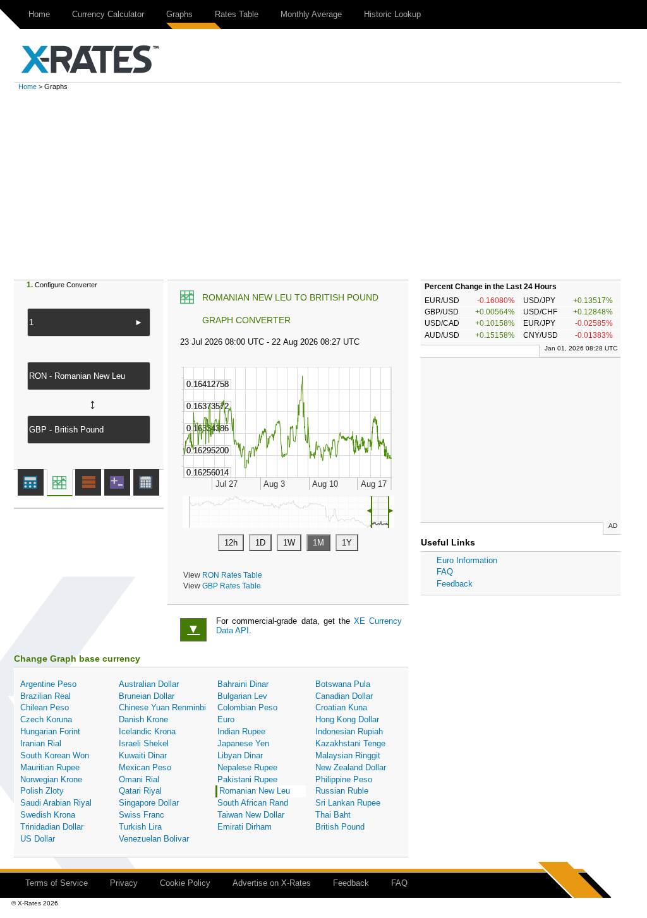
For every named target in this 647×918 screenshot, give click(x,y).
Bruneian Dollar (146, 696)
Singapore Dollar (149, 803)
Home (39, 14)
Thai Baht (333, 815)
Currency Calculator (108, 14)
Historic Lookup (392, 14)
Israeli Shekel (144, 743)
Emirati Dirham (244, 827)
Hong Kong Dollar (347, 719)
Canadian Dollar (344, 696)
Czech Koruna (46, 719)
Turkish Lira (140, 827)
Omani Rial (139, 779)
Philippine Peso (343, 779)
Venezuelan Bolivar (154, 838)
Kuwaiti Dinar (143, 755)
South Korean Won (54, 755)
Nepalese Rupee (247, 767)
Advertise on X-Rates (272, 883)
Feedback (455, 583)
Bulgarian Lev (242, 696)
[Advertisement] (323, 185)
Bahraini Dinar (243, 684)
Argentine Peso (48, 684)
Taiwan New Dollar (250, 815)
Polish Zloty (42, 791)
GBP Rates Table (231, 585)
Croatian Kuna (341, 707)
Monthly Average (311, 14)
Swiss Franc (141, 815)
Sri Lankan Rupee (347, 803)
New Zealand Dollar (350, 767)
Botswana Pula (342, 684)
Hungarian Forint (50, 731)
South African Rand (252, 803)
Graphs (179, 14)
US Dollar (37, 838)
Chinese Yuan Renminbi (162, 707)
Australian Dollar (149, 684)
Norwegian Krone (51, 779)
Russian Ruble (341, 791)
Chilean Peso (44, 707)
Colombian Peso (247, 707)
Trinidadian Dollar (51, 827)
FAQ (445, 571)
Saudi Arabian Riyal (56, 803)
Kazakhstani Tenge (350, 743)
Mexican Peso (145, 767)
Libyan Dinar (240, 755)
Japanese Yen (243, 743)
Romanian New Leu (254, 791)
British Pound (340, 827)
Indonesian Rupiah (349, 731)
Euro (225, 719)
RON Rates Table (232, 575)
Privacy (124, 883)
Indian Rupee (241, 731)
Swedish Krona (47, 815)
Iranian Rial (40, 743)
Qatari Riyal (140, 791)
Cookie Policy (185, 883)
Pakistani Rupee (247, 779)
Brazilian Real (45, 696)
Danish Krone (143, 719)
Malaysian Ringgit (347, 755)
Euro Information (467, 560)
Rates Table (236, 14)
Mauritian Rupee (50, 767)
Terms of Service (56, 883)
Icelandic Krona (147, 731)
